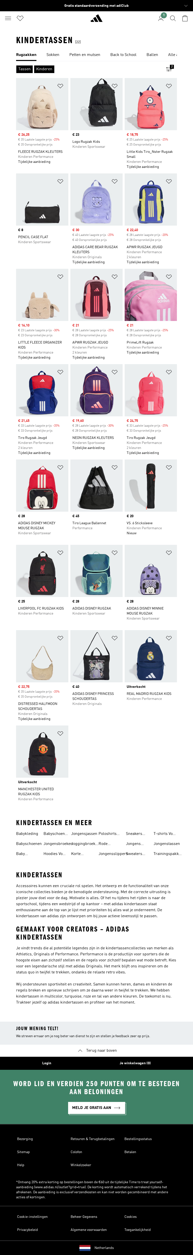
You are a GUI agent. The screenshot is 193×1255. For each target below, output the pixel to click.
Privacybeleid (27, 1230)
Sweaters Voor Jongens (134, 854)
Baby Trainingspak (27, 854)
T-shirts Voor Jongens (165, 834)
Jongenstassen (167, 844)
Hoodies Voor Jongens (54, 854)
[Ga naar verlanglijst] (20, 18)
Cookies (130, 1217)
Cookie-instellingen (32, 1217)
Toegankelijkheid (137, 1230)
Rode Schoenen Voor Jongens (107, 844)
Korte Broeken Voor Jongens (78, 854)
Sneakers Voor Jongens (134, 834)
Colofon (76, 1152)
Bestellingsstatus (138, 1139)
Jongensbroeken (58, 844)
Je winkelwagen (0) (135, 1063)
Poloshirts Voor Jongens (108, 834)
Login (46, 1063)
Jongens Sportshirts (136, 844)
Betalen (130, 1152)
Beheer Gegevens (84, 1217)
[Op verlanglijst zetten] (60, 87)
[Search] (173, 18)
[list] (96, 55)
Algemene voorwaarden (89, 1230)
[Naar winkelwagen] (185, 18)
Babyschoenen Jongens (56, 834)
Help (20, 1165)
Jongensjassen (84, 834)
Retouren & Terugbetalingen (93, 1139)
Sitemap (23, 1152)
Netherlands (104, 1248)
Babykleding (27, 834)
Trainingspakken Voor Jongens (168, 854)
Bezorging (25, 1139)
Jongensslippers (113, 854)
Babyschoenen (29, 844)
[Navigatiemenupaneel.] (8, 18)
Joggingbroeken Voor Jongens (85, 844)
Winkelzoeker (81, 1165)
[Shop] (96, 20)
